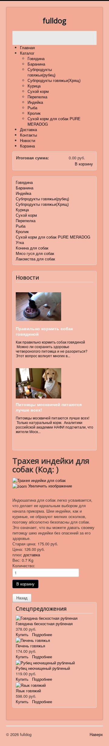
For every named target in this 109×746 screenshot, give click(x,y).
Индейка (35, 102)
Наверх (96, 734)
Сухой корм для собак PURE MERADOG (54, 121)
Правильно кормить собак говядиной (44, 331)
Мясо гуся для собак (35, 253)
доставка (31, 555)
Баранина (36, 64)
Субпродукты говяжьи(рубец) (41, 72)
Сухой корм (38, 91)
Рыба (32, 107)
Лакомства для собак (35, 259)
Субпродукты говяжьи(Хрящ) (54, 80)
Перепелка (37, 97)
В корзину (84, 164)
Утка (20, 242)
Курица (34, 86)
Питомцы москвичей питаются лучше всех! (49, 407)
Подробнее (42, 634)
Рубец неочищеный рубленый (43, 668)
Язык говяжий (28, 690)
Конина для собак (32, 248)
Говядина (36, 58)
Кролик (34, 113)
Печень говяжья (30, 646)
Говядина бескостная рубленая (44, 623)
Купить (22, 634)
